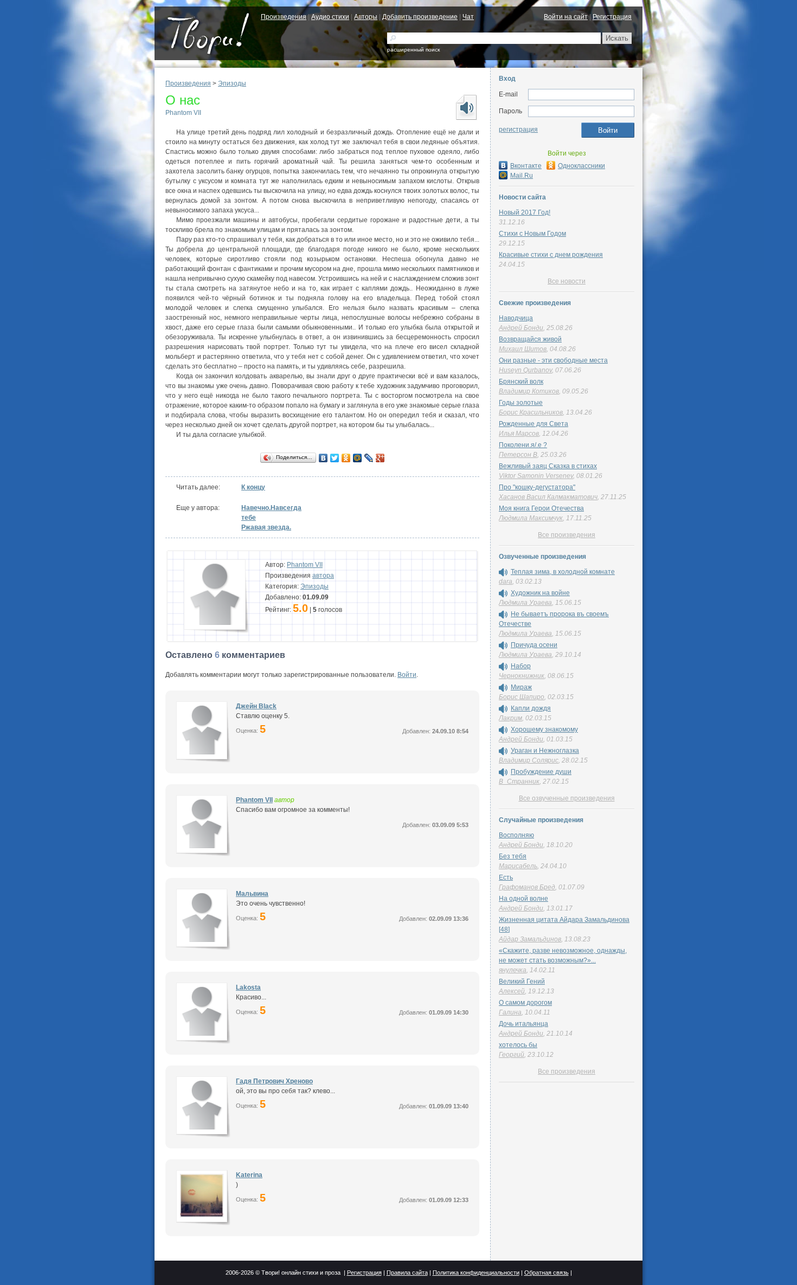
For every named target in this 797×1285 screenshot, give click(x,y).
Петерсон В (518, 455)
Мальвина (252, 893)
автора (323, 575)
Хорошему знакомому (544, 729)
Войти (406, 675)
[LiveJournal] (369, 458)
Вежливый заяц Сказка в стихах (548, 466)
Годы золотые (521, 402)
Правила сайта (407, 1272)
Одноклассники (581, 166)
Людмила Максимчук (531, 518)
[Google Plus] (380, 458)
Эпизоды (232, 83)
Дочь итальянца (523, 1024)
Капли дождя (531, 708)
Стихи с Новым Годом (532, 233)
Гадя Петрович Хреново (274, 1081)
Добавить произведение (420, 17)
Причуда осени (534, 645)
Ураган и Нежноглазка (545, 750)
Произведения (283, 17)
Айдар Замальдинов (530, 939)
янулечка (512, 970)
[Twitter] (334, 458)
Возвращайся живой (530, 339)
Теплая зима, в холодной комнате (563, 572)
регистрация (518, 129)
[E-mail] (581, 95)
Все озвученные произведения (567, 798)
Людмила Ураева (525, 602)
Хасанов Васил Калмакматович (548, 497)
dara (505, 581)
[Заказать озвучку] (465, 107)
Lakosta (248, 987)
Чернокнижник (521, 676)
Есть (506, 877)
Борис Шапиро (521, 697)
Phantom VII (183, 113)
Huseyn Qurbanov (525, 370)
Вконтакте (526, 166)
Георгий (511, 1054)
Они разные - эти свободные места (553, 360)
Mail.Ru (521, 175)
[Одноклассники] (346, 458)
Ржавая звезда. (266, 527)
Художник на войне (540, 593)
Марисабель (518, 866)
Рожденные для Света (533, 424)
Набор (521, 666)
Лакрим (510, 718)
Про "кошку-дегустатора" (537, 487)
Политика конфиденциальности (476, 1272)
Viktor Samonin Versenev (536, 476)
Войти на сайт (566, 17)
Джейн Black (256, 706)
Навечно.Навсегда (271, 508)
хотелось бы (518, 1045)
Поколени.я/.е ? (523, 445)
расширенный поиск (413, 50)
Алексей (512, 991)
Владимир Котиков (529, 391)
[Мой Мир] (357, 458)
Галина (510, 1012)
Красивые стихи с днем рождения (551, 255)
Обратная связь (546, 1272)
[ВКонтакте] (323, 458)
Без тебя (512, 856)
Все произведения (566, 535)
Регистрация (612, 17)
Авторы (365, 17)
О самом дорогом (525, 1002)
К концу (253, 487)
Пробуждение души (541, 772)
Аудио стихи (330, 17)
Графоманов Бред (527, 887)
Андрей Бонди (521, 328)
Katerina (249, 1175)
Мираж (521, 687)
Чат (468, 17)
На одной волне (523, 898)
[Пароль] (581, 111)
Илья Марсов (519, 433)
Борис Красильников (531, 412)
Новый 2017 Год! (524, 212)
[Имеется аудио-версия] (503, 572)
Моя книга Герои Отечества (541, 508)
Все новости (567, 281)
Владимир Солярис (528, 760)
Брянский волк (521, 381)
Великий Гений (522, 981)
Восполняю (516, 835)
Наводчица (516, 318)
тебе (248, 517)
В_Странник (519, 781)
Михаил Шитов (523, 349)
